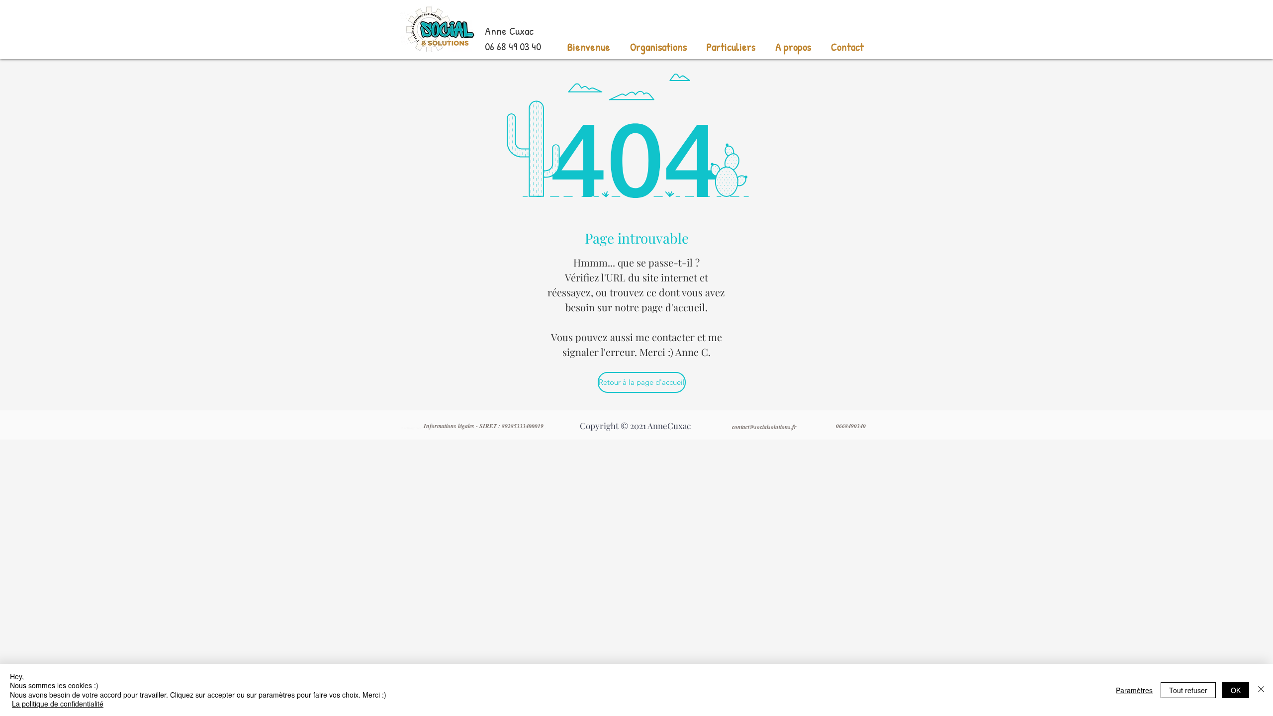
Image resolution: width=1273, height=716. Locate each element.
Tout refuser (1188, 690)
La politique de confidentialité (57, 704)
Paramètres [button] (1134, 690)
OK (1236, 690)
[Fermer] (1261, 690)
